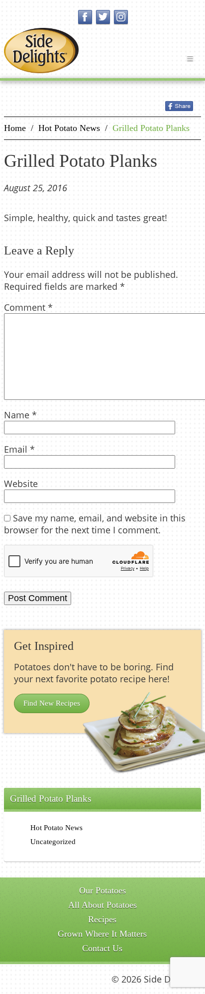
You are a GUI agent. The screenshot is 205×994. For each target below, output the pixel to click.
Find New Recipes (51, 703)
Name (20, 415)
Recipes (102, 919)
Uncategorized (53, 842)
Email (19, 449)
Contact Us (102, 948)
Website (21, 484)
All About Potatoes (102, 905)
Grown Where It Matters (102, 934)
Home (15, 128)
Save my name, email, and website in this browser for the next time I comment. (95, 524)
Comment (28, 307)
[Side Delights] (41, 50)
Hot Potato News (69, 128)
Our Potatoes (102, 890)
